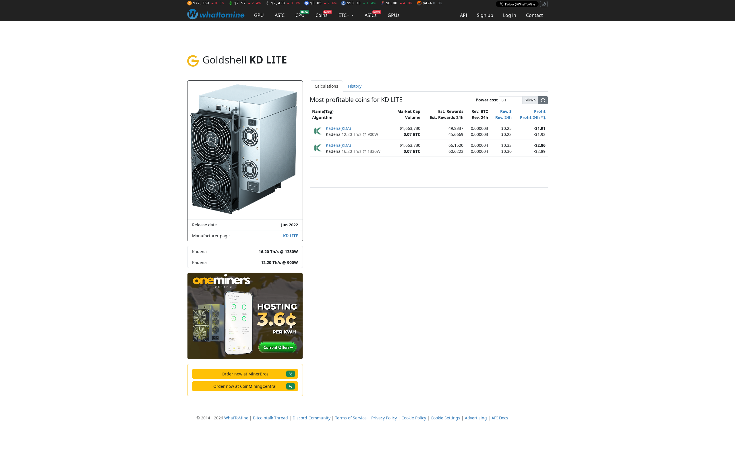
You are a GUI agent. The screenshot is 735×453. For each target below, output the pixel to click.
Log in (509, 15)
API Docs (500, 418)
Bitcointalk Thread (270, 418)
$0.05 (323, 3)
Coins (323, 14)
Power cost (487, 100)
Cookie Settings (445, 418)
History (354, 86)
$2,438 (285, 3)
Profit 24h (530, 117)
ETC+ (344, 15)
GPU (259, 15)
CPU (301, 14)
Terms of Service (351, 418)
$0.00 (399, 3)
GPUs (394, 15)
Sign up (485, 15)
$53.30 (361, 3)
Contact (534, 15)
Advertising (476, 418)
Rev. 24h (503, 117)
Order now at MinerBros (257, 374)
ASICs (372, 14)
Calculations (326, 86)
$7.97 (247, 3)
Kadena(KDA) (338, 128)
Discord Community (311, 418)
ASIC (280, 15)
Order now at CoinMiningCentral (252, 386)
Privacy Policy (384, 418)
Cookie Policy (413, 418)
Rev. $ (506, 111)
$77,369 (208, 3)
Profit (540, 111)
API (463, 15)
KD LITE (290, 235)
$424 (432, 3)
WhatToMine (236, 418)
